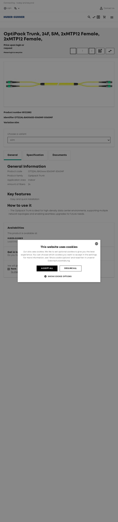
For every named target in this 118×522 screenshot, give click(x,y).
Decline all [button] (70, 268)
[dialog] (59, 261)
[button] (59, 276)
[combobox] (96, 243)
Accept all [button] (47, 268)
